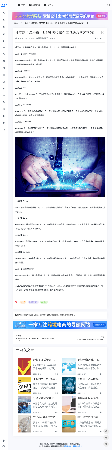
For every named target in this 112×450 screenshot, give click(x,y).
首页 (16, 23)
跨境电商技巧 (33, 302)
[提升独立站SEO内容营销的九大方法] (69, 424)
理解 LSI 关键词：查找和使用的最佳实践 (45, 360)
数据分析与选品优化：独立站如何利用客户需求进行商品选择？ (89, 398)
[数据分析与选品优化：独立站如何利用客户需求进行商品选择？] (69, 404)
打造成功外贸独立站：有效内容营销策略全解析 (45, 398)
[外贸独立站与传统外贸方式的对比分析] (69, 385)
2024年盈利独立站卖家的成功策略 (45, 417)
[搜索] (108, 5)
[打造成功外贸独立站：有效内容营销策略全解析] (24, 404)
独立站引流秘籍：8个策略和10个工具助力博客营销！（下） (64, 23)
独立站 (34, 23)
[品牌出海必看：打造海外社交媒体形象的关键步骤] (69, 366)
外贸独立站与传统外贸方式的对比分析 (89, 379)
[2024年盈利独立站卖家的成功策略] (24, 424)
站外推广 (44, 302)
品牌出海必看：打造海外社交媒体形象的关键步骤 (89, 360)
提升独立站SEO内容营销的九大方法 (89, 417)
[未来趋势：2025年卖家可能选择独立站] (24, 385)
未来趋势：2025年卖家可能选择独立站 (45, 379)
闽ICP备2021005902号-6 (73, 446)
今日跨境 (24, 23)
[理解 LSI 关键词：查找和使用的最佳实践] (24, 366)
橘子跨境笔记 (43, 38)
